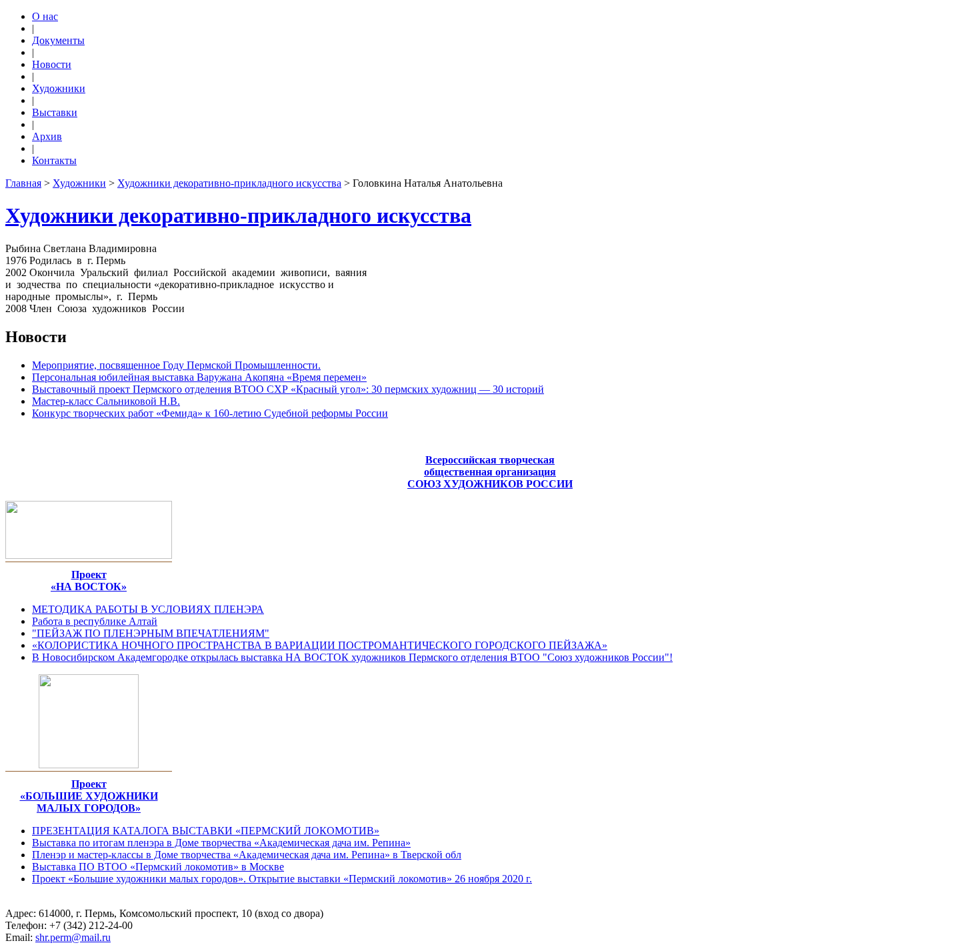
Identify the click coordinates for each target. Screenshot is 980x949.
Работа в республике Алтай (94, 621)
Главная (23, 183)
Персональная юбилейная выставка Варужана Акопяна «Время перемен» (199, 377)
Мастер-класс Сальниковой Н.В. (106, 401)
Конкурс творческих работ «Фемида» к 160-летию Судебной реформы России (210, 413)
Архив (47, 136)
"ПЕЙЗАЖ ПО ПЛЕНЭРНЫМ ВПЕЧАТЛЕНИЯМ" (150, 633)
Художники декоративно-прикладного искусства (229, 183)
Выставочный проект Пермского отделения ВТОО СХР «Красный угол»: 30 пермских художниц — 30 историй (288, 389)
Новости (51, 64)
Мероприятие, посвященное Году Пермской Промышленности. (176, 365)
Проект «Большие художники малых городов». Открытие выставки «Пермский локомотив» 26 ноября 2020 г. (282, 878)
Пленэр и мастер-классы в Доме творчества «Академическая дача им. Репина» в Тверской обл (246, 854)
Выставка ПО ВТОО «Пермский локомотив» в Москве (158, 866)
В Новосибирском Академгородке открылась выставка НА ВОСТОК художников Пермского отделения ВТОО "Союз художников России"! (352, 657)
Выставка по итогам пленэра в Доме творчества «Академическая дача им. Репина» (221, 842)
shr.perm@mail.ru (73, 937)
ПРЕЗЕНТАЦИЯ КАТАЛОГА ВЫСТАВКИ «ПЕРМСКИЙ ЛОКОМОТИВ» (205, 830)
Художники (58, 88)
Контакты (54, 160)
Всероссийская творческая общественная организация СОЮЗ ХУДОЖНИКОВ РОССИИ (490, 472)
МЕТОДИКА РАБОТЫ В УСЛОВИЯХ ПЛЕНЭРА (148, 609)
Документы (58, 40)
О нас (45, 16)
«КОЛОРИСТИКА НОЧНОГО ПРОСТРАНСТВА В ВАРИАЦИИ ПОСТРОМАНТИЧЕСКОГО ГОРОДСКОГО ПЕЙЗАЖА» (319, 645)
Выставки (54, 112)
